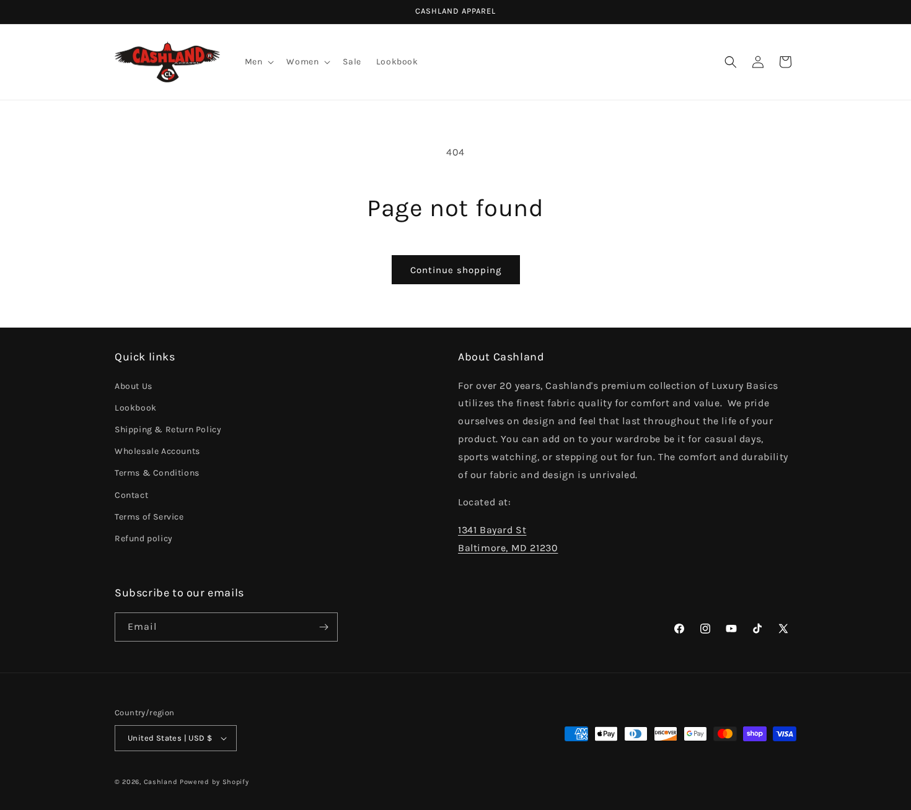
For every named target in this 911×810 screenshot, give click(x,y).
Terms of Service (149, 517)
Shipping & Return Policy (168, 429)
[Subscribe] (323, 627)
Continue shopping (455, 270)
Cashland (161, 782)
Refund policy (144, 538)
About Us (133, 386)
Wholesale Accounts (157, 451)
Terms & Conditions (157, 473)
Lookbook (136, 408)
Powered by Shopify (214, 782)
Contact (131, 495)
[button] (258, 62)
